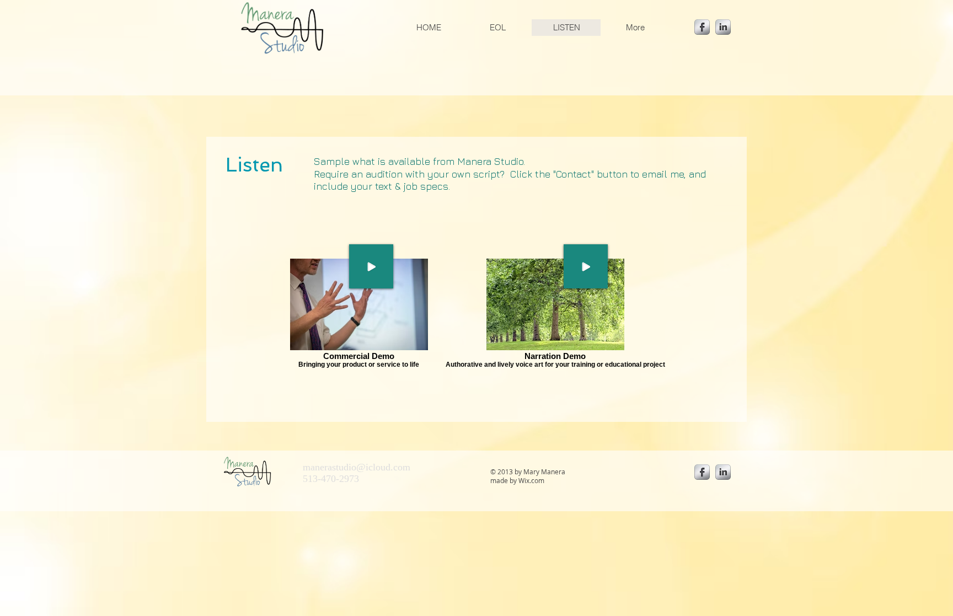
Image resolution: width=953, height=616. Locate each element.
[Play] (586, 266)
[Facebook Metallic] (702, 27)
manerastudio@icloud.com (356, 467)
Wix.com (531, 480)
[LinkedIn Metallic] (723, 27)
